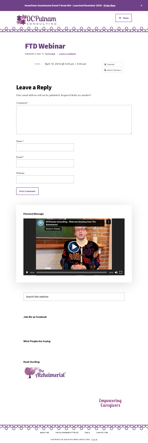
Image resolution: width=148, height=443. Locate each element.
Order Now (109, 5)
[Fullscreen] (120, 272)
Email (20, 157)
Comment (22, 103)
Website (20, 173)
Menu (126, 17)
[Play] (27, 272)
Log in (94, 439)
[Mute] (116, 272)
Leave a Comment (67, 54)
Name (20, 141)
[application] (74, 246)
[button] (112, 70)
